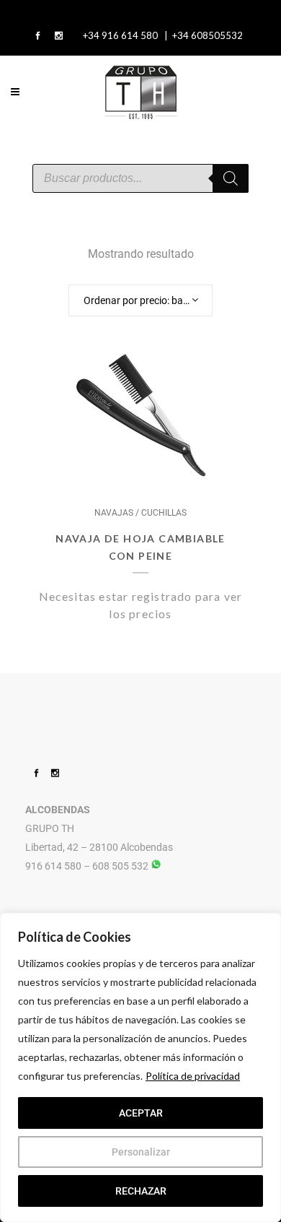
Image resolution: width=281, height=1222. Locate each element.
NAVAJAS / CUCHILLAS (140, 513)
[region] (140, 1067)
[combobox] (140, 300)
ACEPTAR (141, 1113)
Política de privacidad (193, 1076)
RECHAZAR (140, 1191)
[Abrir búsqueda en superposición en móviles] (140, 178)
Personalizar (141, 1152)
